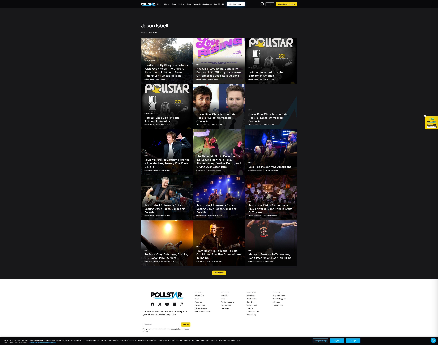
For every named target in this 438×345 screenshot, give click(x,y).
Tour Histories (226, 305)
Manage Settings (320, 341)
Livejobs (250, 308)
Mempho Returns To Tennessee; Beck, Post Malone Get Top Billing (270, 256)
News (146, 61)
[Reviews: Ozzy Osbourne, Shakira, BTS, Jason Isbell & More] (167, 243)
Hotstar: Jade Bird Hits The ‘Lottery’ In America (265, 73)
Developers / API (253, 311)
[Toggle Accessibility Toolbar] (433, 340)
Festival (152, 61)
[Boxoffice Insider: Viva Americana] (271, 152)
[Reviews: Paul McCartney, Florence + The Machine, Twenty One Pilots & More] (167, 152)
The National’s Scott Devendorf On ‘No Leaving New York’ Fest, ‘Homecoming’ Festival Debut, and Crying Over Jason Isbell (218, 161)
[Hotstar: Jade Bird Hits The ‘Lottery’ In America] (271, 61)
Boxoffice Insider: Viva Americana (269, 167)
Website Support (279, 299)
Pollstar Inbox (278, 305)
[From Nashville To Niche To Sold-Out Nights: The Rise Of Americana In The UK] (219, 243)
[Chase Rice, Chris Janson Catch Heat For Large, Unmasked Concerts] (219, 106)
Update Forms (252, 305)
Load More (219, 273)
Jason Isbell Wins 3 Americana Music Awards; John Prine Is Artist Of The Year (270, 208)
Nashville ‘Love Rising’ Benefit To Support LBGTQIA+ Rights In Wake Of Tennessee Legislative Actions (218, 72)
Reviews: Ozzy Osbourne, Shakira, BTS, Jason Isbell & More (166, 256)
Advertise (276, 302)
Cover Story (149, 113)
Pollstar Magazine (227, 302)
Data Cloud (251, 302)
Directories (225, 308)
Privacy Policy (176, 329)
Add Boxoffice (252, 299)
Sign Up (186, 324)
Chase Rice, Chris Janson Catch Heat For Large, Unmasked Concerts (216, 117)
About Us (198, 302)
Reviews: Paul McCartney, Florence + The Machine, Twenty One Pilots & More (167, 163)
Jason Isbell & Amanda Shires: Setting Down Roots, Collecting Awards (165, 208)
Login (270, 4)
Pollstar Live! (199, 296)
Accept (353, 341)
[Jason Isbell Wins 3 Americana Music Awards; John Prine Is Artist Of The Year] (271, 197)
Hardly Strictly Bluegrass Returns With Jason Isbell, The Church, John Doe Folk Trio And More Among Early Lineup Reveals (166, 70)
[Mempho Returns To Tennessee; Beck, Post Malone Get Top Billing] (271, 243)
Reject (337, 341)
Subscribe (224, 296)
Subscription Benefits (286, 4)
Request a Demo (279, 296)
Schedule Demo (234, 4)
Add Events (251, 296)
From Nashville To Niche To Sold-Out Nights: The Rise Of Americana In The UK (218, 254)
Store (197, 299)
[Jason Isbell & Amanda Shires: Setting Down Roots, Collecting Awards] (167, 197)
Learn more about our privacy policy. (42, 343)
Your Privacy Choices (203, 311)
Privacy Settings (201, 308)
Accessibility (251, 315)
